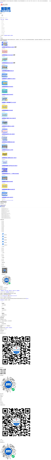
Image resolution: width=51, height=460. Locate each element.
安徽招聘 (8, 35)
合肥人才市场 (3, 31)
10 (9, 200)
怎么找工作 (3, 24)
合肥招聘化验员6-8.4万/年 (5, 209)
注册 (3, 19)
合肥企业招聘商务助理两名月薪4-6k (6, 218)
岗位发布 (3, 259)
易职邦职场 (3, 32)
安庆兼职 (3, 226)
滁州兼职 (3, 224)
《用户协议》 (7, 327)
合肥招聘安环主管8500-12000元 (8, 126)
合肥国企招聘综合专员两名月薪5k (6, 213)
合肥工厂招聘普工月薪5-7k (5, 214)
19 (10, 200)
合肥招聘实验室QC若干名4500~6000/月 (9, 165)
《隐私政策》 (10, 327)
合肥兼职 (3, 231)
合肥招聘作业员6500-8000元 (7, 181)
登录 (1, 19)
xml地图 (3, 265)
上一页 (4, 200)
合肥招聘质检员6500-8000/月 (7, 86)
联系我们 (3, 248)
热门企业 (3, 23)
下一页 (12, 200)
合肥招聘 (11, 35)
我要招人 (7, 19)
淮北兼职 (3, 221)
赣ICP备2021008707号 (5, 295)
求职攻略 (3, 255)
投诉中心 (27, 298)
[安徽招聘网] (4, 5)
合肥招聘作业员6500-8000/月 (7, 94)
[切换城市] (3, 12)
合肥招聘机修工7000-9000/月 (7, 54)
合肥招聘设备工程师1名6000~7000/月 (9, 157)
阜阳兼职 (3, 222)
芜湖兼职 (3, 227)
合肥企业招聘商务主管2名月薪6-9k (6, 217)
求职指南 (3, 264)
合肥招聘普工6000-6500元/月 (7, 197)
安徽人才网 (3, 27)
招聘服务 (3, 260)
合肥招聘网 (17, 290)
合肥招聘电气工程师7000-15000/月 (8, 78)
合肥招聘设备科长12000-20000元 (8, 134)
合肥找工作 (10, 290)
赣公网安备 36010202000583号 (13, 295)
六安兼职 (3, 225)
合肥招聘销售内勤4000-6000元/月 (8, 189)
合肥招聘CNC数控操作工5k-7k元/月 (9, 102)
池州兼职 (3, 229)
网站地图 (1, 2)
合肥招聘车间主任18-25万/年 (7, 149)
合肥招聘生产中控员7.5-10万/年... (6, 210)
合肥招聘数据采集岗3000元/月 (8, 70)
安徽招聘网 (3, 28)
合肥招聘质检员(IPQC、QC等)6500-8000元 (10, 173)
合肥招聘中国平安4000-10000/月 (8, 47)
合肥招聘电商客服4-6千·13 (5, 208)
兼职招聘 (3, 256)
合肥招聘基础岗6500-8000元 (7, 110)
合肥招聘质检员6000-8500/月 (7, 62)
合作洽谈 (3, 249)
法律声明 (3, 250)
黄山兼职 (3, 230)
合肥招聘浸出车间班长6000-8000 (8, 141)
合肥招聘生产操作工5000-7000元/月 (9, 118)
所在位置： (2, 35)
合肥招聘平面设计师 (4, 212)
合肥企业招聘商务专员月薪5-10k (6, 215)
